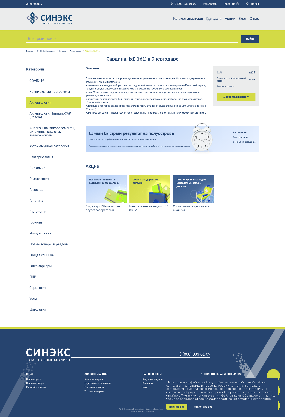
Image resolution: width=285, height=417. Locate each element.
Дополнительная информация (221, 374)
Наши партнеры (35, 383)
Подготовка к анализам (97, 383)
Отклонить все (203, 406)
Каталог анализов (188, 19)
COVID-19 (37, 81)
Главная (29, 51)
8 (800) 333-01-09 (185, 4)
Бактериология (41, 157)
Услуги (35, 299)
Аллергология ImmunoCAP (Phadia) (50, 115)
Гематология (39, 179)
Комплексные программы (50, 92)
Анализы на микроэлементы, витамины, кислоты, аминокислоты (52, 131)
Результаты (210, 4)
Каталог (62, 51)
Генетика (36, 201)
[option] (96, 68)
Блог (242, 19)
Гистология (38, 212)
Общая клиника (42, 255)
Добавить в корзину (236, 97)
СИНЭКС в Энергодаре (46, 51)
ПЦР (33, 277)
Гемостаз (36, 190)
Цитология (38, 310)
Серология (38, 288)
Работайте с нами (36, 387)
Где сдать (214, 19)
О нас (254, 19)
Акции (230, 19)
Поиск (254, 4)
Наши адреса (33, 379)
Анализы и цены (93, 379)
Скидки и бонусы (94, 387)
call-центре (162, 146)
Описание (92, 68)
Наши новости (151, 374)
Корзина (230, 4)
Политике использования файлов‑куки (211, 395)
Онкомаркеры (41, 266)
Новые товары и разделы (49, 244)
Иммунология (40, 233)
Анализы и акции (95, 374)
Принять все (177, 406)
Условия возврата (94, 391)
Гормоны (37, 223)
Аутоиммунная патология (49, 146)
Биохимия (37, 168)
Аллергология (75, 51)
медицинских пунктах (181, 146)
